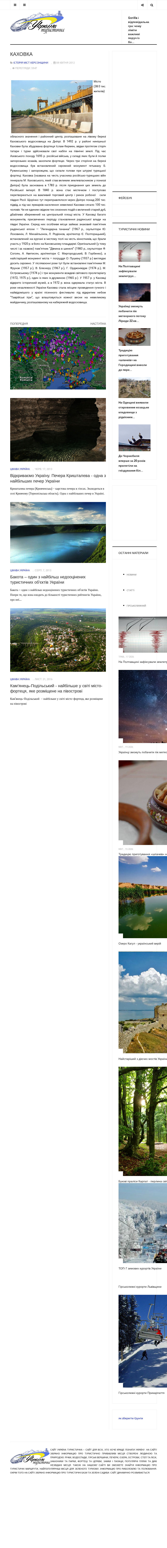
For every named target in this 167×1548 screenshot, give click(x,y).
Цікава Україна (20, 469)
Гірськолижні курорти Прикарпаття (142, 1392)
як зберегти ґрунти (131, 1418)
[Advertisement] (135, 118)
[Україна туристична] (37, 22)
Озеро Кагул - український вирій (140, 943)
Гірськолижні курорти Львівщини (140, 1286)
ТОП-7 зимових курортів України (140, 1268)
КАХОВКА (21, 54)
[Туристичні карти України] (58, 358)
